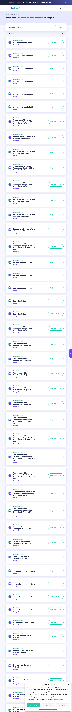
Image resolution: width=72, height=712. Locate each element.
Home (7, 14)
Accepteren (33, 705)
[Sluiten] (65, 2)
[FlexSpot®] (15, 8)
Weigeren (48, 705)
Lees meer (48, 2)
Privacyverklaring (52, 709)
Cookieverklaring (43, 709)
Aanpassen (62, 705)
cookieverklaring (59, 699)
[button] (68, 684)
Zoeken (60, 27)
